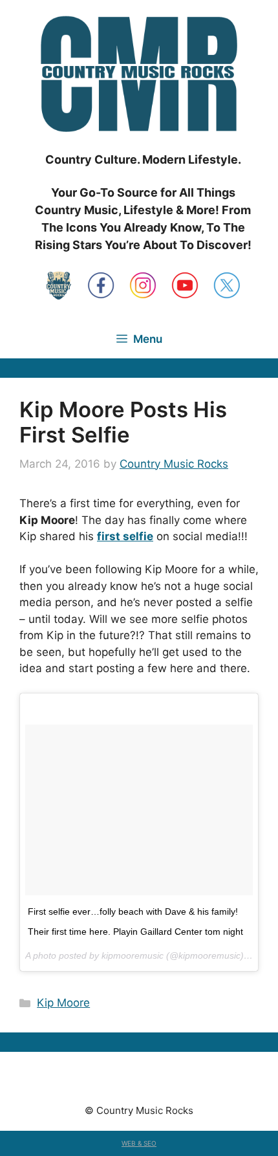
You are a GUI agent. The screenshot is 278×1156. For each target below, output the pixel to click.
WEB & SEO (139, 1143)
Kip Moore (63, 1002)
